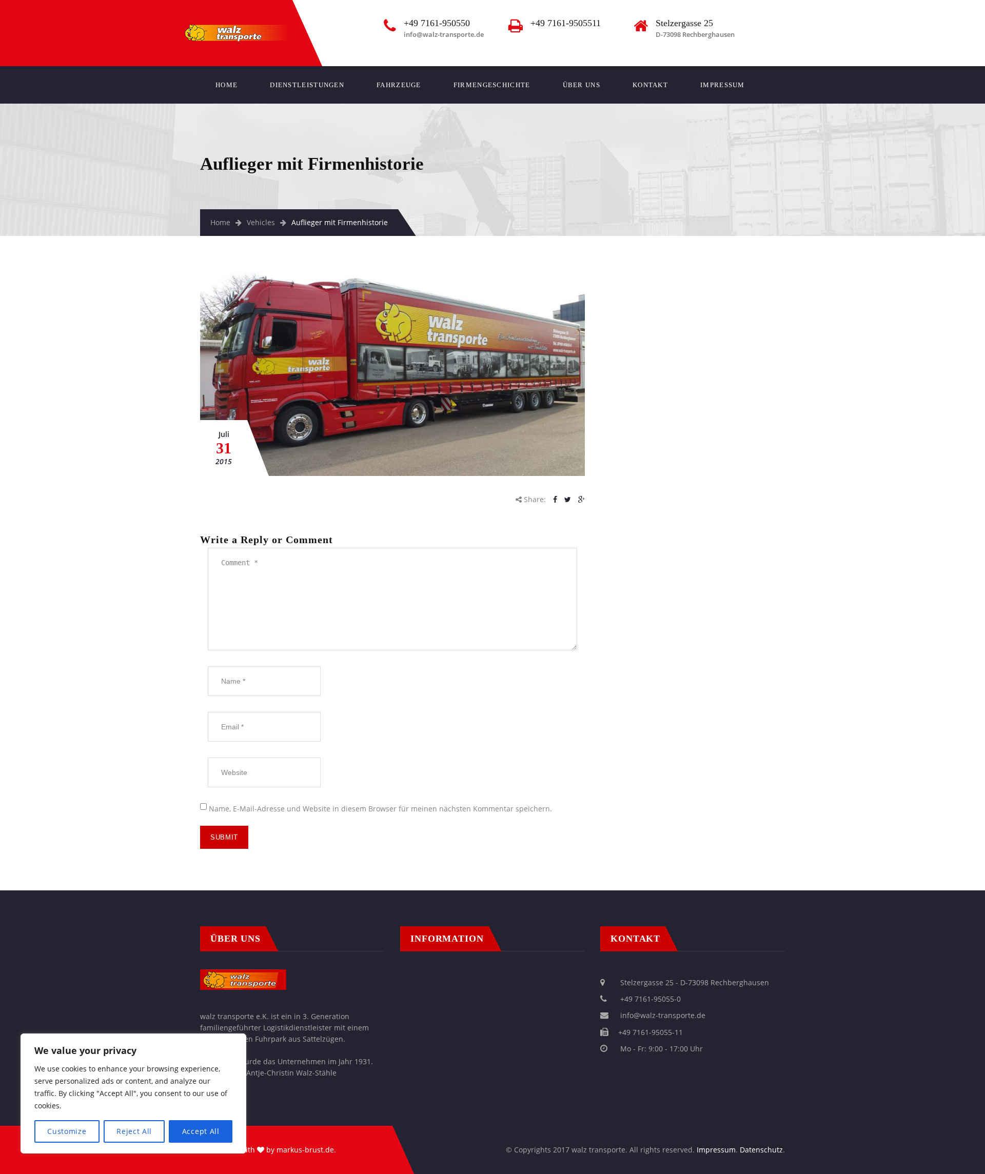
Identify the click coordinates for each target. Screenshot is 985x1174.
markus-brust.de (305, 1150)
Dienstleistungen (307, 85)
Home (226, 85)
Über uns (581, 85)
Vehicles (261, 222)
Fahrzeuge (399, 85)
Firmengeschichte (492, 85)
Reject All (134, 1131)
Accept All (201, 1131)
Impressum (722, 85)
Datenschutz (761, 1150)
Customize (66, 1131)
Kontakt (650, 85)
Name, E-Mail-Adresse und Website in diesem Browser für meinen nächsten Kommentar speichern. (380, 808)
